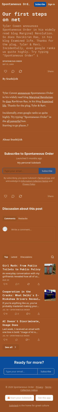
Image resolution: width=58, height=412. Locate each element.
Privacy (39, 387)
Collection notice (29, 390)
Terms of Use (44, 178)
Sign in (51, 4)
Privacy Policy (29, 184)
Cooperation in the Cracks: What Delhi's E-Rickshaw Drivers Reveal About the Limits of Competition (20, 295)
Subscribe (40, 4)
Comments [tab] (9, 218)
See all (9, 347)
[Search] (52, 257)
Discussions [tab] (26, 257)
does (8, 101)
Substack (13, 405)
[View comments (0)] (13, 71)
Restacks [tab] (22, 218)
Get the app (44, 397)
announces (24, 93)
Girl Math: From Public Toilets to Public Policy (21, 267)
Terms (48, 387)
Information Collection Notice (34, 181)
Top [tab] (6, 257)
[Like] (5, 71)
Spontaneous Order (12, 61)
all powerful (14, 121)
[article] (29, 275)
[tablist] (15, 218)
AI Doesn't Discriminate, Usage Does (21, 323)
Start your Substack (21, 397)
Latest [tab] (14, 257)
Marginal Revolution (41, 97)
